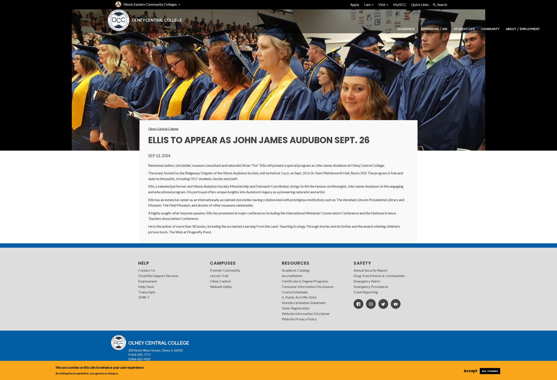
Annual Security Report (371, 270)
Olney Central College (163, 129)
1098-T (143, 297)
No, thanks (490, 371)
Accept (470, 370)
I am (367, 4)
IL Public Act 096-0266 (299, 297)
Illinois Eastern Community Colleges (150, 4)
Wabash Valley (221, 286)
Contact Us (146, 270)
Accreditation (292, 276)
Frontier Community (225, 270)
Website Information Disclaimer (306, 313)
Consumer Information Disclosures (308, 286)
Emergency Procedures (371, 286)
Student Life (464, 29)
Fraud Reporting (366, 292)
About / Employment (523, 29)
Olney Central (220, 281)
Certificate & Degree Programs (305, 281)
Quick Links (420, 4)
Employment (147, 281)
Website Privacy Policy (299, 319)
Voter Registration (295, 308)
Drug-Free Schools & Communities (379, 276)
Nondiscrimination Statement (304, 303)
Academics (406, 29)
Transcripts (146, 292)
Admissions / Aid (434, 29)
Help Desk (146, 286)
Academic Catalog (295, 270)
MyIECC (399, 4)
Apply (354, 4)
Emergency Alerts (367, 281)
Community (490, 29)
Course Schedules (295, 292)
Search (442, 4)
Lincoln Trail (219, 276)
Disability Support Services (158, 276)
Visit (382, 4)
